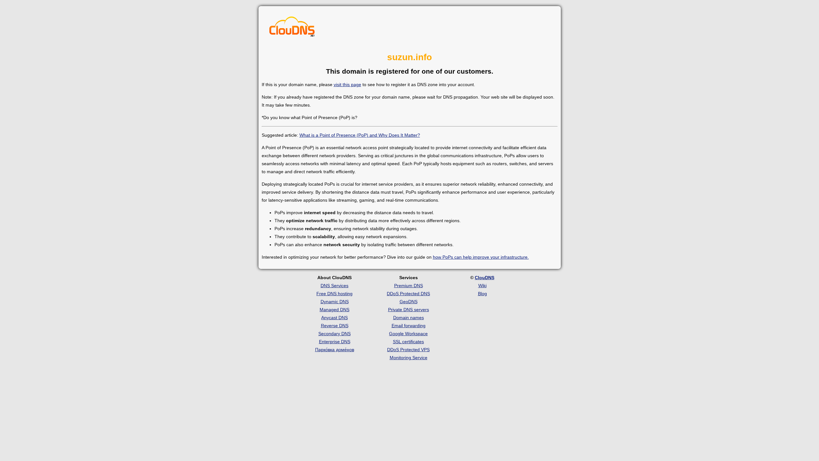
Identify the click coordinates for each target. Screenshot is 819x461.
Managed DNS (334, 309)
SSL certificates (408, 341)
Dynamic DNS (335, 301)
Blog (482, 293)
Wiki (482, 285)
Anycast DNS (334, 317)
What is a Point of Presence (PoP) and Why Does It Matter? (359, 135)
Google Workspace (408, 333)
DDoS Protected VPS (408, 349)
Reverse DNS (334, 325)
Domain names (408, 317)
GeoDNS (408, 301)
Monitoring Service (408, 357)
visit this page (347, 84)
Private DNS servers (408, 309)
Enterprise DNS (334, 341)
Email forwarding (408, 325)
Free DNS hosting (334, 293)
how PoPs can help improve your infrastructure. (481, 257)
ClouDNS (484, 277)
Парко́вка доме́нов (334, 349)
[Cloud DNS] (292, 28)
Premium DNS (408, 285)
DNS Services (334, 285)
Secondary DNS (334, 333)
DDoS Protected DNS (408, 293)
